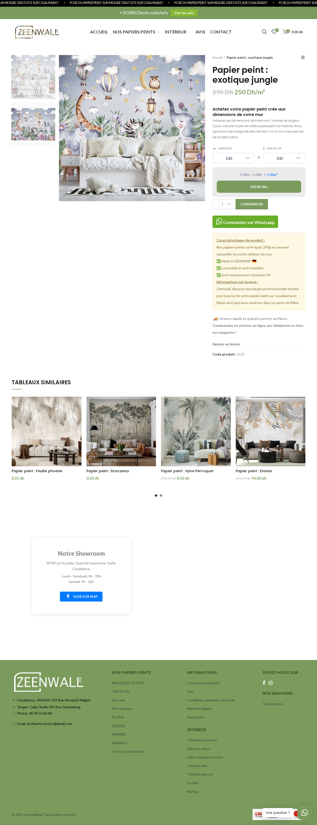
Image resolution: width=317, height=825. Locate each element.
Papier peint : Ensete (254, 471)
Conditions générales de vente (211, 700)
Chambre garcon (200, 774)
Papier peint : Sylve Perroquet (187, 471)
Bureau (192, 791)
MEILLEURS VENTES (128, 683)
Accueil (217, 57)
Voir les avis (184, 13)
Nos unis (118, 700)
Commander (251, 204)
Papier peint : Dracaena (107, 471)
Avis (190, 691)
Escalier (193, 783)
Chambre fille (197, 766)
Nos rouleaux (122, 708)
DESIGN (118, 726)
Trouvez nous (273, 704)
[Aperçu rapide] (78, 415)
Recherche (195, 717)
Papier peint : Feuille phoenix (37, 471)
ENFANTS (119, 743)
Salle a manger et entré (205, 757)
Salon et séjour (198, 748)
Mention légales (199, 708)
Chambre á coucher (202, 740)
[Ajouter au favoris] (78, 404)
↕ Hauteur (272, 148)
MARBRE (119, 734)
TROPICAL (121, 691)
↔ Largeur (222, 148)
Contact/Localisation (128, 751)
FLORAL (118, 717)
